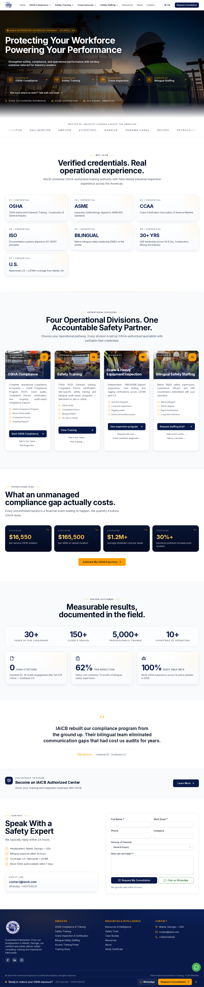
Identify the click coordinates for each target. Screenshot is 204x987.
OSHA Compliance (38, 5)
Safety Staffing (108, 5)
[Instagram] (21, 960)
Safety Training (63, 5)
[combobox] (152, 847)
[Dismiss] (196, 982)
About (140, 5)
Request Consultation (187, 5)
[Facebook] (7, 960)
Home (23, 5)
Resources (127, 5)
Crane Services (86, 5)
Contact (150, 5)
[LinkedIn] (14, 960)
